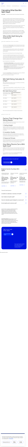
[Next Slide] (26, 170)
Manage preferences (6, 442)
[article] (5, 180)
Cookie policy (11, 438)
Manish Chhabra (11, 218)
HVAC (3, 23)
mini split (11, 46)
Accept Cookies (20, 442)
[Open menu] (26, 3)
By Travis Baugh (3, 14)
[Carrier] (3, 3)
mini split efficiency (8, 72)
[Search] (23, 3)
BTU (22, 30)
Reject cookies (14, 442)
